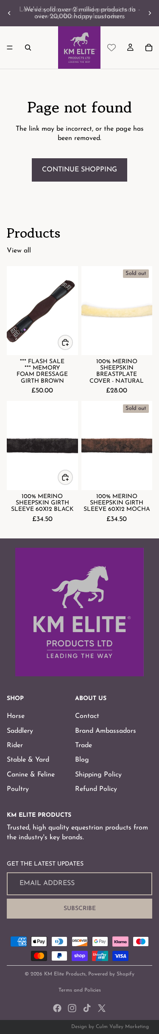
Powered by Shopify (111, 974)
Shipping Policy (98, 774)
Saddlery (20, 730)
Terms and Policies (80, 990)
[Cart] (148, 47)
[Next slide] (149, 13)
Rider (15, 745)
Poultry (18, 789)
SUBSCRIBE (80, 908)
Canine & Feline (31, 774)
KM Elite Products (65, 974)
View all (19, 250)
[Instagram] (72, 1008)
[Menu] (10, 47)
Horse (16, 716)
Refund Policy (96, 789)
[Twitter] (102, 1008)
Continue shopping (79, 169)
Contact (87, 716)
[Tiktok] (87, 1008)
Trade (83, 745)
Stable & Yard (28, 760)
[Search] (28, 47)
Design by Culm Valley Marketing (110, 1026)
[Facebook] (57, 1008)
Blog (82, 760)
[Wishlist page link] (111, 47)
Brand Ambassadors (105, 730)
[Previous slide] (9, 13)
